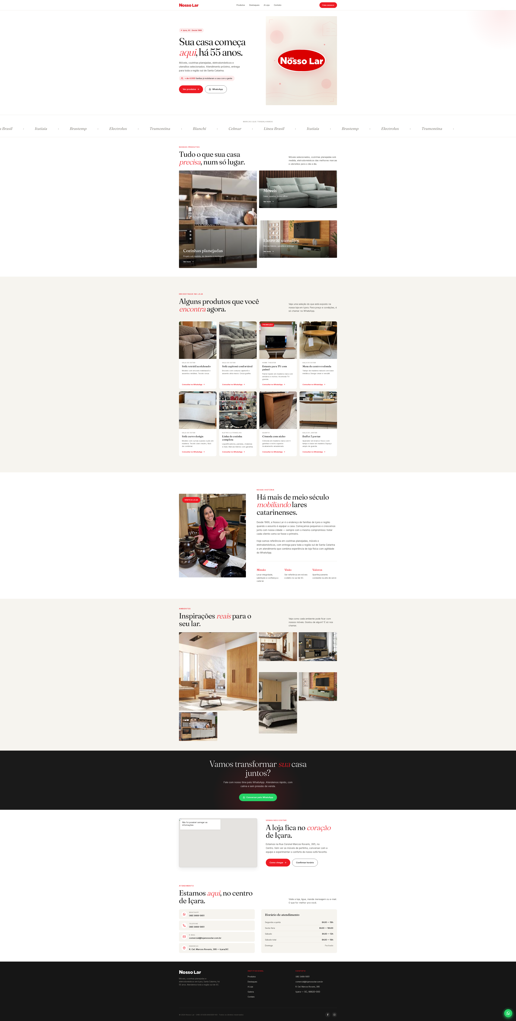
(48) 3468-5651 (302, 976)
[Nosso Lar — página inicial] (188, 5)
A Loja (267, 5)
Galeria (251, 992)
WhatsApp (217, 89)
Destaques (254, 5)
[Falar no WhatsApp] (508, 1013)
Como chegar (276, 862)
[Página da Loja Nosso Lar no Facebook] (327, 1014)
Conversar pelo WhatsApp (259, 797)
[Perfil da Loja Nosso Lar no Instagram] (334, 1014)
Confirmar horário (305, 862)
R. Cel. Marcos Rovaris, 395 (307, 987)
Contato (277, 5)
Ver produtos (189, 89)
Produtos (240, 5)
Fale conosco (328, 5)
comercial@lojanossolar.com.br (309, 982)
